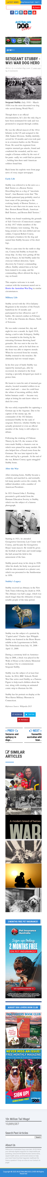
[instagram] (21, 12)
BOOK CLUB (12, 74)
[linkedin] (30, 12)
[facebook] (12, 12)
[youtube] (34, 12)
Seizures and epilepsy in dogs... (11, 737)
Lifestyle (12, 62)
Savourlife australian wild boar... (34, 737)
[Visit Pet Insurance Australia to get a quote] (23, 40)
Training (11, 56)
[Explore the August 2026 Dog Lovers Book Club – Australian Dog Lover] (23, 1048)
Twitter (31, 714)
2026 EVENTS (13, 68)
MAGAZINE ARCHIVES (15, 80)
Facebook (18, 714)
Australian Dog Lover (27, 1172)
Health (11, 50)
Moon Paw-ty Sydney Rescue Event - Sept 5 (23, 2)
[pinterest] (25, 12)
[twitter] (16, 12)
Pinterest (24, 720)
